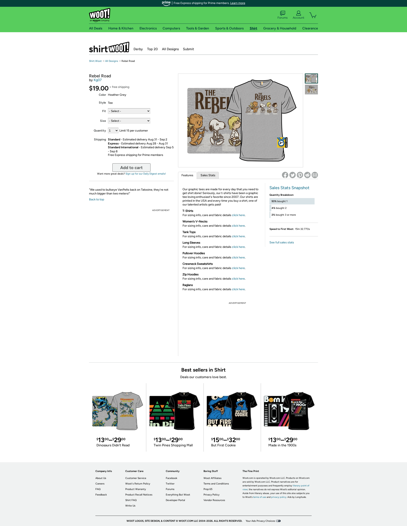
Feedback (101, 494)
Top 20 (152, 49)
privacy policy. (279, 497)
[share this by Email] (315, 175)
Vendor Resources (214, 500)
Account (298, 17)
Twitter (170, 483)
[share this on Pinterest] (300, 175)
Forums (282, 17)
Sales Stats (208, 175)
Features (187, 175)
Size (103, 121)
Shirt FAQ (131, 500)
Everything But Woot (178, 494)
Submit (188, 49)
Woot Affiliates (213, 478)
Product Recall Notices (138, 494)
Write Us (130, 505)
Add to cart (131, 167)
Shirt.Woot (109, 47)
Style (102, 102)
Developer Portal (175, 500)
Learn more (237, 3)
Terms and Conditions (216, 483)
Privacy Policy (211, 494)
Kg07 (98, 80)
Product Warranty (135, 489)
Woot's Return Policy (137, 483)
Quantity (100, 130)
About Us (100, 478)
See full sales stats (281, 242)
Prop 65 (208, 489)
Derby (138, 49)
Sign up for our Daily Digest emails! (145, 173)
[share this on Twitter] (292, 175)
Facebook (171, 478)
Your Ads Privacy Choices (260, 520)
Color (102, 95)
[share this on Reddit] (307, 175)
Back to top (96, 199)
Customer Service (135, 478)
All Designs (170, 49)
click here (238, 215)
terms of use (259, 497)
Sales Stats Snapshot (289, 187)
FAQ (97, 489)
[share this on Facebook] (285, 175)
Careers (100, 483)
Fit (104, 111)
